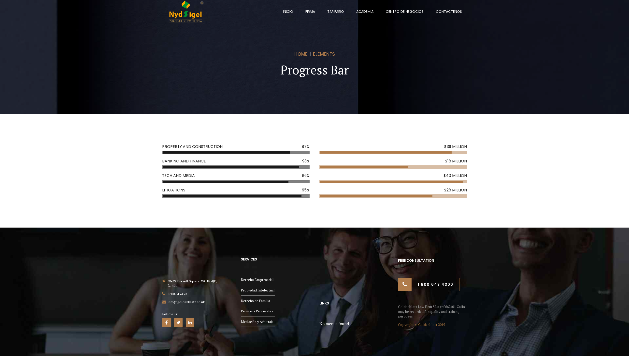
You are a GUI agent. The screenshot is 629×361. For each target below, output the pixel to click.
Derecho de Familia (255, 300)
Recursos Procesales (257, 311)
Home (301, 54)
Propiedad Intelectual (258, 290)
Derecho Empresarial (257, 279)
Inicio (288, 11)
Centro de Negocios (405, 11)
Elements (324, 54)
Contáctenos (449, 11)
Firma (310, 11)
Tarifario (335, 11)
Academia (364, 11)
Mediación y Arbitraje (257, 321)
